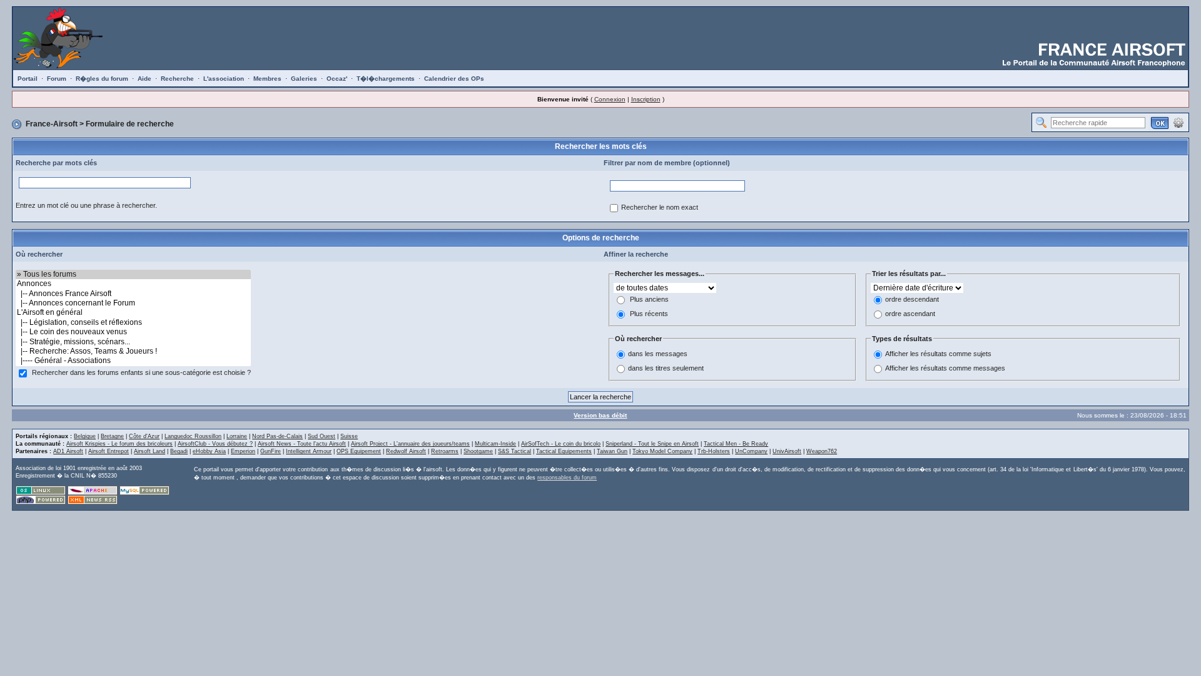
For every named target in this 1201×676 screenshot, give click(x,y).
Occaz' (337, 78)
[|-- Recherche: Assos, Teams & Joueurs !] (133, 351)
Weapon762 (821, 451)
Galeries (304, 78)
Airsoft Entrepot (108, 451)
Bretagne (112, 436)
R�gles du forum (102, 78)
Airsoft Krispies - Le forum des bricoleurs (119, 444)
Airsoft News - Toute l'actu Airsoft (302, 444)
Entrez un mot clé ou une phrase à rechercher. (86, 205)
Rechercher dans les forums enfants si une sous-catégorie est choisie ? (141, 372)
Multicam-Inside (495, 444)
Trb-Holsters (713, 451)
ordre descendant (912, 299)
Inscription (646, 99)
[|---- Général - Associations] (133, 361)
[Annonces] (133, 284)
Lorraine (236, 436)
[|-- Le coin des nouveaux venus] (133, 332)
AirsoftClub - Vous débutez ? (215, 444)
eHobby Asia (209, 451)
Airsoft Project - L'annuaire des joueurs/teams (410, 444)
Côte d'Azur (144, 436)
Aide (144, 78)
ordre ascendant (910, 313)
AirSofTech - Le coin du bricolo (560, 444)
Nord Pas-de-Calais (277, 436)
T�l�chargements (386, 78)
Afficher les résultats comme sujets (938, 354)
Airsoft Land (149, 451)
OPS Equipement (359, 451)
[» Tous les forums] (133, 274)
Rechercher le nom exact (659, 207)
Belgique (85, 436)
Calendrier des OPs (454, 78)
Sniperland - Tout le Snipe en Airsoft (652, 444)
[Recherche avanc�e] (1178, 122)
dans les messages (657, 354)
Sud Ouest (321, 436)
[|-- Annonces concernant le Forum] (133, 303)
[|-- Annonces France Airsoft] (133, 294)
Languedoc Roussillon (193, 436)
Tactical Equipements (564, 451)
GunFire (270, 451)
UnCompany (751, 451)
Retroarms (445, 451)
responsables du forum (567, 477)
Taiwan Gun (612, 451)
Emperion (243, 451)
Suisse (349, 436)
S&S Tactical (514, 451)
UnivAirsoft (787, 451)
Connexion (610, 99)
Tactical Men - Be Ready (736, 444)
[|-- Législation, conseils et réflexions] (133, 322)
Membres (267, 78)
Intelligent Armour (309, 451)
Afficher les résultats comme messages (945, 368)
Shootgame (478, 451)
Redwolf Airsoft (406, 451)
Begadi (179, 451)
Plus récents (649, 313)
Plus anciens (649, 299)
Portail (28, 78)
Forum (56, 78)
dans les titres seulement (666, 368)
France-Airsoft (52, 124)
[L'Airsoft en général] (133, 312)
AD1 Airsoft (68, 451)
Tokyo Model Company (662, 451)
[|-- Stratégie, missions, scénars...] (133, 342)
